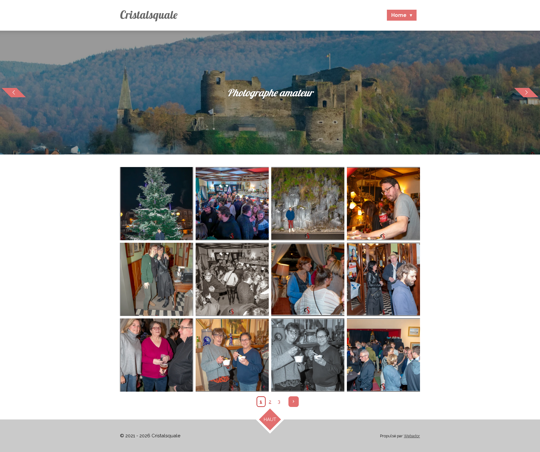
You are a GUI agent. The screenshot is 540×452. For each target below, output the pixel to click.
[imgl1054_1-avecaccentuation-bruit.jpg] (156, 203)
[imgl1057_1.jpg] (232, 279)
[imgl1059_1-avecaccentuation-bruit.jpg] (156, 279)
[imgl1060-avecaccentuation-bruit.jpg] (383, 203)
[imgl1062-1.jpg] (383, 279)
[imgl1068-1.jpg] (156, 355)
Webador (412, 436)
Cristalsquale (149, 15)
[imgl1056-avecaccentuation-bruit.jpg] (232, 203)
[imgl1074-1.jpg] (308, 355)
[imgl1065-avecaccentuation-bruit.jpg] (308, 279)
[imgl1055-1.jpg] (308, 203)
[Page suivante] (293, 401)
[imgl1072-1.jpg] (232, 355)
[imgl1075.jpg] (383, 355)
